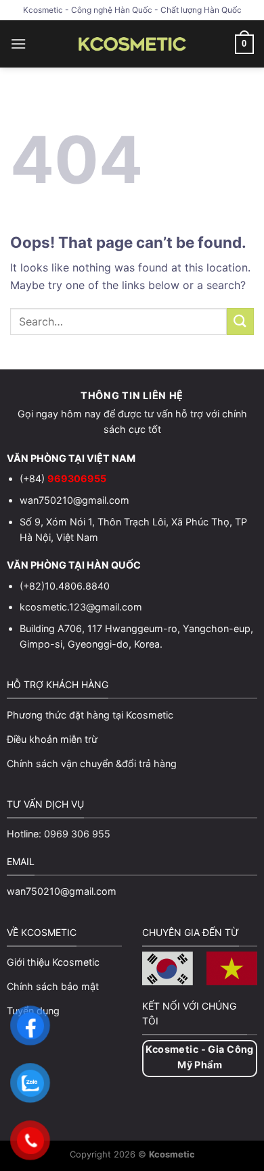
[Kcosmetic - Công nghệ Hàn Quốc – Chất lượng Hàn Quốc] (132, 44)
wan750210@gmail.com (74, 500)
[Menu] (18, 43)
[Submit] (240, 321)
